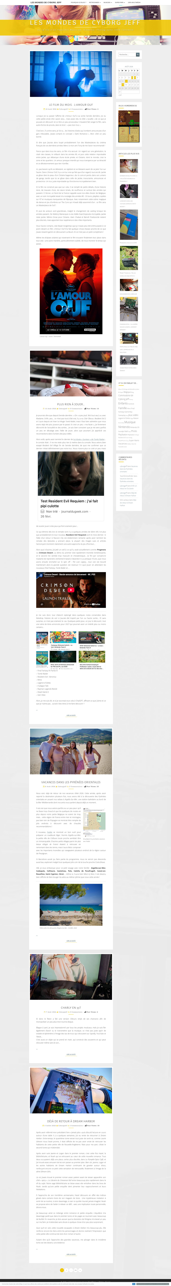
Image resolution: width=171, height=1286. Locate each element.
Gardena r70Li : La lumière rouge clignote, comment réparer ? (128, 327)
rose (127, 437)
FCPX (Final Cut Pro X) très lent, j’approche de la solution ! (129, 349)
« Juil (120, 95)
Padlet (49, 832)
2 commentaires (75, 786)
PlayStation (122, 434)
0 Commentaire (77, 109)
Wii (135, 444)
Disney (131, 399)
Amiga (125, 389)
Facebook (131, 404)
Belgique (127, 392)
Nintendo (124, 427)
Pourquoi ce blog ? (78, 2)
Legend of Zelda (124, 418)
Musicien (107, 2)
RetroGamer (94, 2)
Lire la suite (72, 715)
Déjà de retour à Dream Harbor (71, 1121)
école (125, 447)
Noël (126, 431)
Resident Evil (122, 437)
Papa (129, 431)
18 (123, 85)
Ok (134, 1284)
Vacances (122, 443)
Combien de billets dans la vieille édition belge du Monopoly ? (128, 178)
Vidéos (129, 444)
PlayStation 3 (132, 435)
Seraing (130, 437)
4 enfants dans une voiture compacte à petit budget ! (128, 203)
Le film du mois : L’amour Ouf (71, 104)
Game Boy (128, 412)
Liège (131, 418)
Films (129, 408)
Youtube (120, 447)
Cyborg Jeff (123, 399)
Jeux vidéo (133, 415)
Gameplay (121, 415)
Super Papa (119, 2)
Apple (121, 392)
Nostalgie (121, 431)
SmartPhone (122, 441)
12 (126, 81)
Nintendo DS (134, 427)
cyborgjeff (63, 109)
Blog (132, 392)
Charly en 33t (71, 1007)
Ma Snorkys (121, 422)
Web (133, 444)
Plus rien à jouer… (71, 404)
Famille (122, 408)
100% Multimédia (134, 2)
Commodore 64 (125, 395)
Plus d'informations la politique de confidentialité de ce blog (152, 1284)
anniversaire (131, 389)
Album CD (121, 389)
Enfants (123, 403)
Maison (135, 418)
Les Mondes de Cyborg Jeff (46, 2)
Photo (134, 431)
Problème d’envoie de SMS (128, 243)
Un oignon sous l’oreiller (128, 294)
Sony (127, 440)
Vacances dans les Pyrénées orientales (71, 782)
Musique (130, 422)
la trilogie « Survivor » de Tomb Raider (89, 439)
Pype (137, 435)
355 (76, 1270)
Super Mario (134, 440)
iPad (127, 415)
